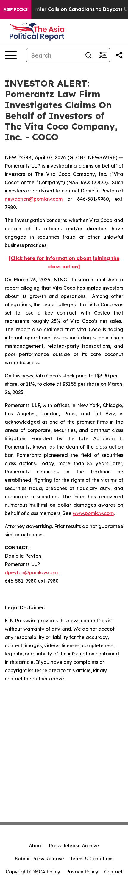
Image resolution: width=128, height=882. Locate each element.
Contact (113, 872)
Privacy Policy (82, 872)
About (36, 845)
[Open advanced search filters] (103, 55)
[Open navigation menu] (11, 55)
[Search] (88, 55)
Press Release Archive (74, 845)
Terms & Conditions (91, 859)
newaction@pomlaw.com (34, 199)
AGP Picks (16, 9)
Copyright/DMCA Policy (33, 872)
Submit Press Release (39, 859)
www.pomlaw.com (93, 513)
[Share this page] (119, 55)
